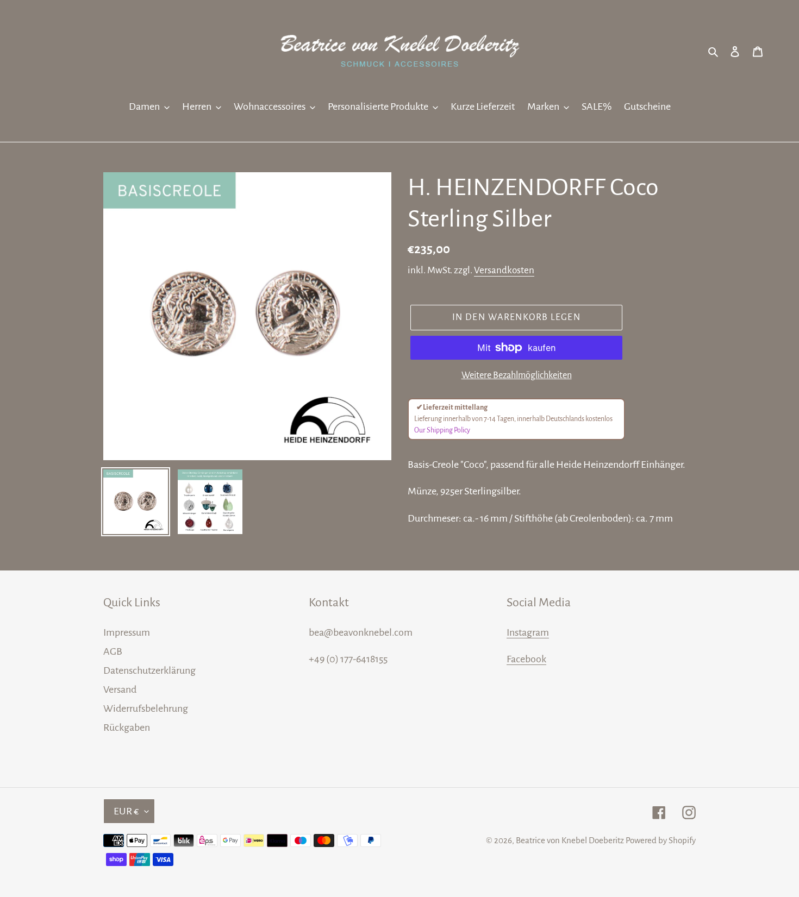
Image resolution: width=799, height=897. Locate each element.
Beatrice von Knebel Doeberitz (570, 840)
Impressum (126, 632)
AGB (112, 651)
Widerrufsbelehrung (145, 708)
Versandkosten (504, 270)
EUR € (126, 811)
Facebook (526, 659)
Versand (119, 689)
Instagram (528, 632)
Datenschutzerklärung (149, 670)
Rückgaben (126, 727)
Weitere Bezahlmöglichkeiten (516, 375)
